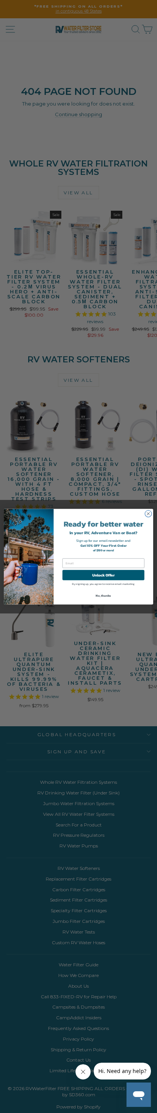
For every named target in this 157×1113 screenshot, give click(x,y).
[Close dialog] (148, 513)
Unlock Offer (103, 575)
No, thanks (103, 595)
